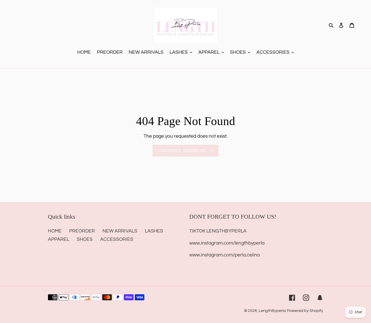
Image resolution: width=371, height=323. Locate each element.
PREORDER (82, 230)
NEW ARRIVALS (119, 230)
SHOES (85, 239)
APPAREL (58, 239)
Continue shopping (181, 150)
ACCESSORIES (116, 239)
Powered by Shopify (305, 311)
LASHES (154, 230)
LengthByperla (272, 311)
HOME (55, 230)
